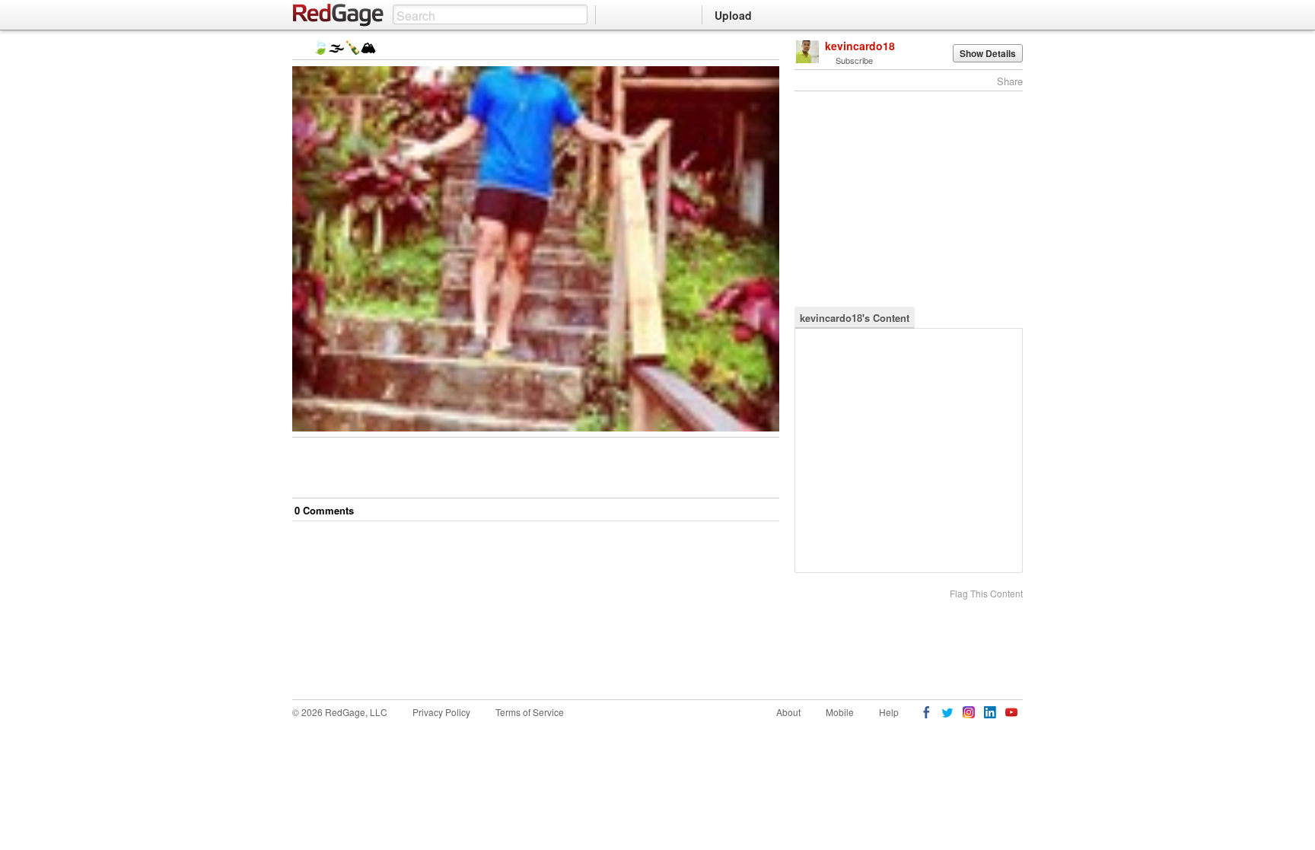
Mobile (840, 711)
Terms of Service (529, 711)
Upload (733, 15)
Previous (767, 48)
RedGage (338, 15)
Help (889, 711)
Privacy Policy (441, 711)
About (788, 711)
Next (746, 48)
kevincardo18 (860, 46)
